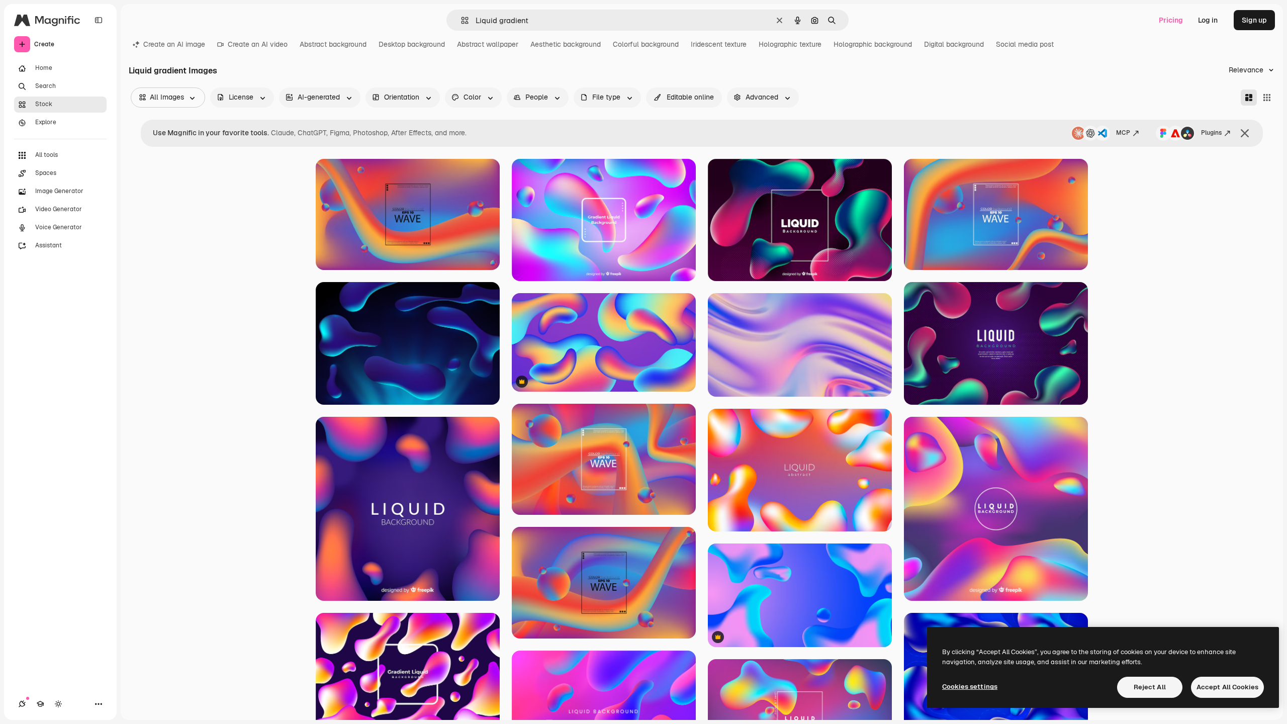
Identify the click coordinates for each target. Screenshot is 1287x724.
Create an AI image (174, 44)
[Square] (1267, 97)
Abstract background (333, 44)
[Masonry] (1249, 97)
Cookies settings (969, 686)
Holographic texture (790, 44)
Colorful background (646, 44)
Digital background (954, 44)
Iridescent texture (719, 44)
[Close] (1245, 133)
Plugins (1211, 133)
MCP (1123, 133)
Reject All (1150, 687)
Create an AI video (258, 44)
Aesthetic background (565, 44)
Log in (1208, 20)
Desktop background (412, 44)
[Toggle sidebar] (98, 20)
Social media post (1025, 44)
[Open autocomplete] (461, 20)
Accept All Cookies (1227, 687)
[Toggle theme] (58, 704)
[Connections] (22, 704)
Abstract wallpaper (487, 44)
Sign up (1254, 20)
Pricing (1171, 20)
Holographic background (873, 44)
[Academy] (40, 704)
